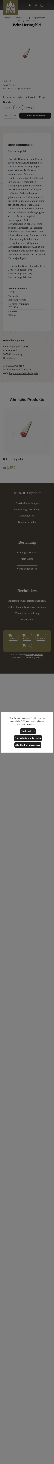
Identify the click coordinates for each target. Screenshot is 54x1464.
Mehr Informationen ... (27, 724)
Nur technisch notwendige (28, 738)
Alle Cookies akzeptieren (27, 745)
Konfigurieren (28, 731)
